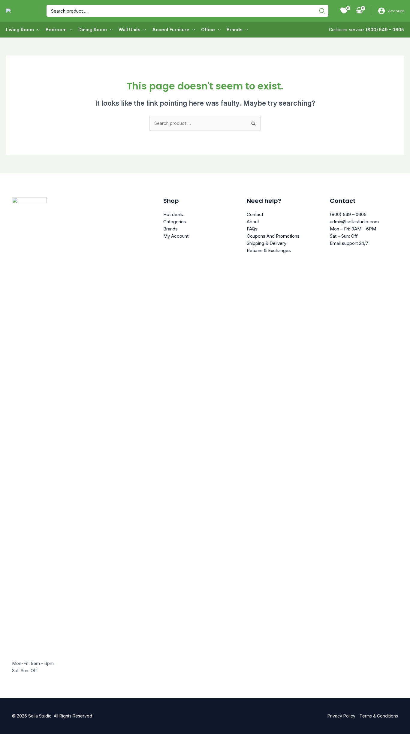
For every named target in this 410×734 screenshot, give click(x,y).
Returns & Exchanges (269, 250)
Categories (174, 221)
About (253, 221)
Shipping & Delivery (266, 243)
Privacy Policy (341, 715)
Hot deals (173, 214)
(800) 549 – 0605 (348, 214)
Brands (170, 229)
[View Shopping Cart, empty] (360, 11)
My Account (175, 236)
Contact (255, 214)
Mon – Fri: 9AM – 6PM (353, 229)
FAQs (252, 229)
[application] (37, 30)
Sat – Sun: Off (344, 236)
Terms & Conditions (379, 715)
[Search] (323, 11)
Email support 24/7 (349, 243)
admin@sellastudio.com (354, 221)
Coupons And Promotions (273, 236)
